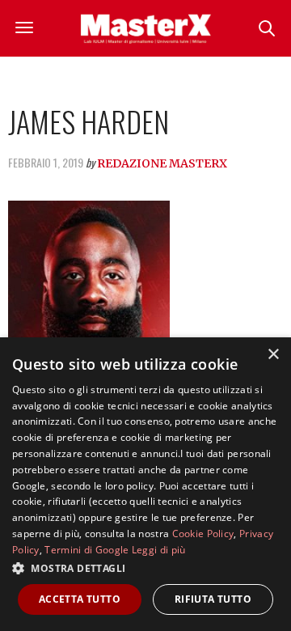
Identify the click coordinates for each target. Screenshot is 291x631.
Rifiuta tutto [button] (213, 599)
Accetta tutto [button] (79, 599)
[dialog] (145, 484)
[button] (145, 568)
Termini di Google (86, 550)
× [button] (273, 355)
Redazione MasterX (162, 163)
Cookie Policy (203, 533)
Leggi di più (159, 550)
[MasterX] (146, 28)
